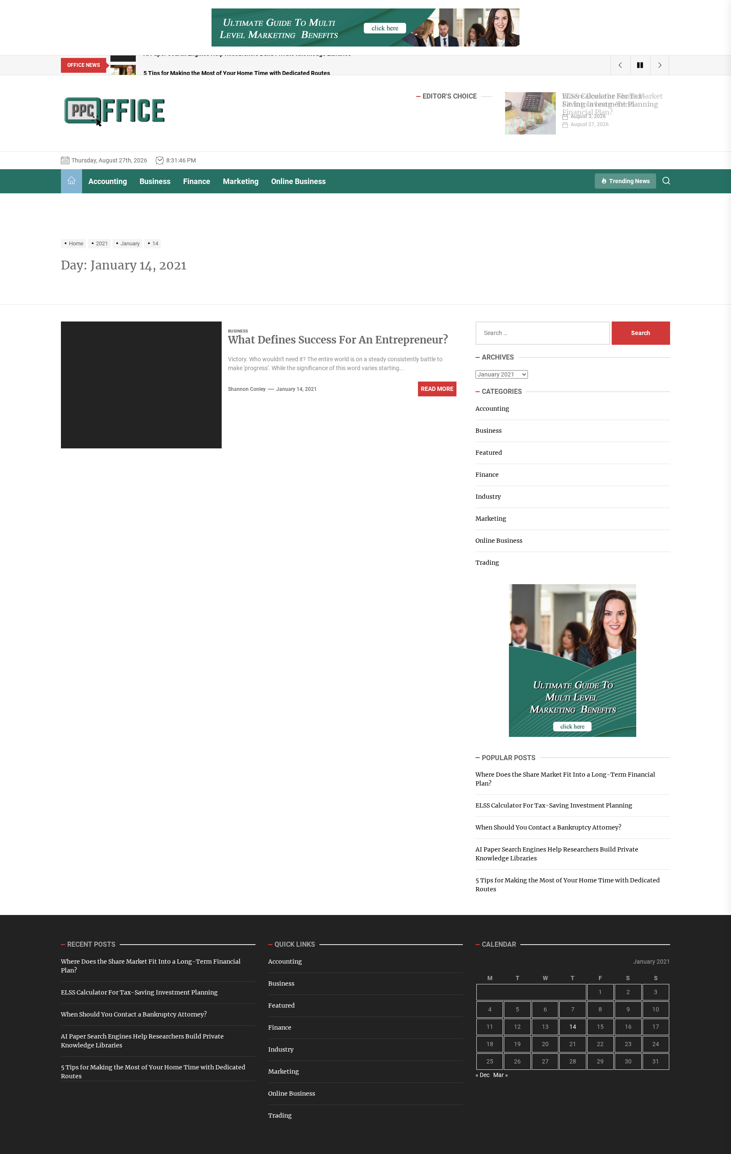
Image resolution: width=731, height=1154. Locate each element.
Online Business (298, 181)
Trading (487, 562)
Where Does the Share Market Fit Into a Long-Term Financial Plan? (565, 779)
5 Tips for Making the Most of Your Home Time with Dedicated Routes (567, 884)
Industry (488, 496)
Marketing (240, 181)
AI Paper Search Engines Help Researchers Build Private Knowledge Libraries (556, 854)
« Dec (482, 1075)
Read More (437, 388)
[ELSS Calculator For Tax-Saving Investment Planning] (530, 113)
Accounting (107, 181)
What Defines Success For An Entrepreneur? (338, 339)
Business (155, 181)
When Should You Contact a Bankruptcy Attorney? (548, 827)
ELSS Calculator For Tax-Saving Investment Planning (610, 100)
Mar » (500, 1075)
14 (572, 1026)
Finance (196, 181)
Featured (488, 452)
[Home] (71, 181)
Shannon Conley (247, 389)
